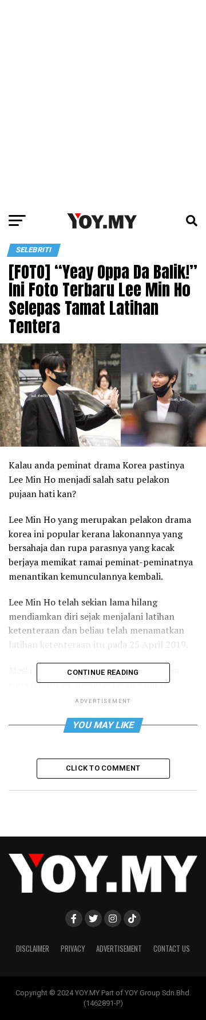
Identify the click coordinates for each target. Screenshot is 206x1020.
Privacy (73, 948)
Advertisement (119, 948)
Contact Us (171, 948)
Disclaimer (32, 948)
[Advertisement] (103, 103)
